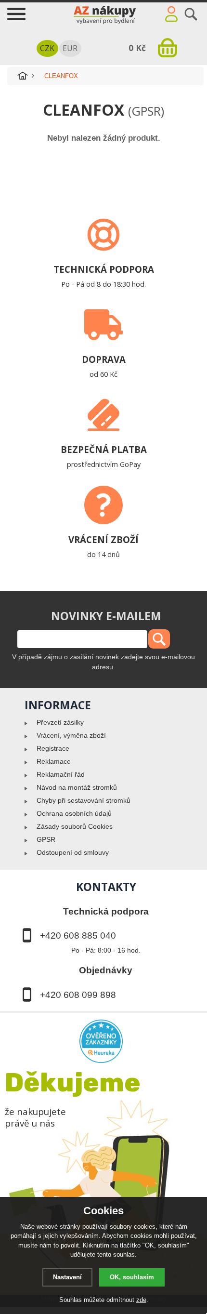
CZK (47, 48)
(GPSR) (146, 111)
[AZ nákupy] (103, 13)
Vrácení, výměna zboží (71, 735)
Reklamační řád (61, 774)
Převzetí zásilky (60, 722)
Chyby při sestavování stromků (83, 800)
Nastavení (67, 1277)
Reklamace (54, 761)
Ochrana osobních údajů (74, 813)
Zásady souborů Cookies (75, 826)
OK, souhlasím (132, 1277)
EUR (70, 48)
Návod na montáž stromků (77, 787)
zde (141, 1299)
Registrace (53, 748)
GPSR (46, 839)
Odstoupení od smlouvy (73, 852)
